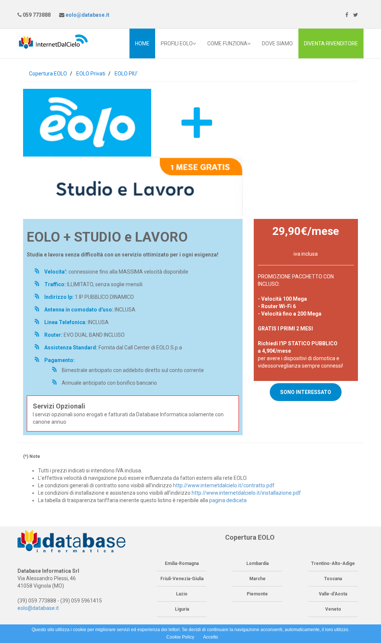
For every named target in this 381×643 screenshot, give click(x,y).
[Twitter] (355, 15)
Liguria (182, 609)
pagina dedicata (228, 500)
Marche (257, 578)
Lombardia (257, 563)
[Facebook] (346, 15)
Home (142, 43)
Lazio (182, 594)
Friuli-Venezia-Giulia (182, 578)
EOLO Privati (90, 74)
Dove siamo (277, 43)
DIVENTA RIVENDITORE (331, 43)
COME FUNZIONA (227, 43)
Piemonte (257, 594)
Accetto (210, 637)
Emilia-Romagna (182, 563)
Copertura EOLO (48, 74)
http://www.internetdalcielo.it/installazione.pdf (246, 493)
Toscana (333, 578)
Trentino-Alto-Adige (333, 563)
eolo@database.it (86, 15)
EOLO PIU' (126, 74)
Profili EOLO (177, 43)
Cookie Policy (180, 637)
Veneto (333, 609)
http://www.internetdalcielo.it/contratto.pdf (224, 485)
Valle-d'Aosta (333, 594)
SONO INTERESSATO (305, 392)
